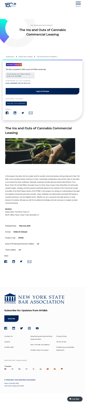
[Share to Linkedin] (13, 262)
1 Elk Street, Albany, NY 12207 (14, 386)
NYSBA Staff (8, 347)
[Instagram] (29, 328)
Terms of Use (61, 342)
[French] (19, 369)
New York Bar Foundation (40, 345)
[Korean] (12, 369)
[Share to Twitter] (21, 262)
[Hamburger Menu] (78, 3)
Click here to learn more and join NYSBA (18, 75)
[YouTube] (37, 328)
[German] (62, 369)
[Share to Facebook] (5, 262)
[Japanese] (33, 369)
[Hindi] (40, 369)
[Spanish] (55, 369)
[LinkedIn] (13, 328)
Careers (7, 342)
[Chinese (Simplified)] (48, 369)
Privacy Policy (61, 336)
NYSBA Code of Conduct (39, 350)
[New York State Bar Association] (10, 7)
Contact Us (8, 336)
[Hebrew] (26, 369)
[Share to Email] (29, 262)
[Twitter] (21, 328)
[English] (5, 369)
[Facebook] (5, 328)
